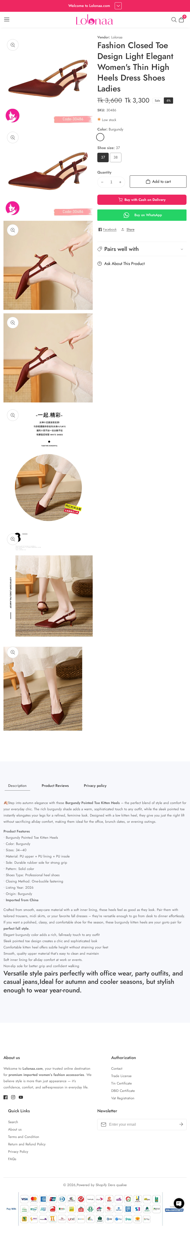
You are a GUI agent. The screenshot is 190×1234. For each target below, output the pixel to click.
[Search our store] (174, 19)
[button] (142, 249)
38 (117, 158)
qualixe (121, 1185)
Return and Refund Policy (27, 1144)
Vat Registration (122, 1098)
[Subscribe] (181, 1124)
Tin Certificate (121, 1083)
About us (15, 1129)
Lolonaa (116, 37)
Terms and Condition (23, 1136)
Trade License (121, 1075)
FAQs (12, 1159)
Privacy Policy (18, 1151)
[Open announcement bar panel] (118, 5)
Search (13, 1122)
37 (104, 158)
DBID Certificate (123, 1090)
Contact (116, 1068)
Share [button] (130, 229)
